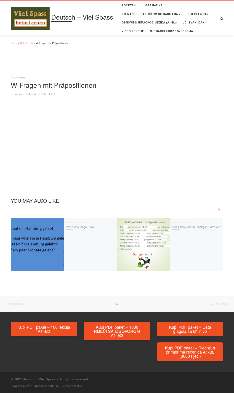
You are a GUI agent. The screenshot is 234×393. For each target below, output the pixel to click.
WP (29, 386)
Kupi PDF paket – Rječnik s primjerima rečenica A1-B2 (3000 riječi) (190, 352)
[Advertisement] (94, 62)
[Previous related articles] (210, 209)
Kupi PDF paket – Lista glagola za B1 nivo (190, 329)
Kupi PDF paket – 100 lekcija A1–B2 (43, 329)
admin (18, 94)
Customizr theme (71, 386)
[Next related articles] (219, 209)
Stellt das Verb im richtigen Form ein (196, 227)
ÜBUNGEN (26, 43)
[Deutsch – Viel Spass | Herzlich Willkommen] (30, 17)
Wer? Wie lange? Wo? (80, 227)
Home (14, 43)
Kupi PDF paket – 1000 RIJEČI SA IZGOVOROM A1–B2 (117, 331)
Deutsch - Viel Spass (39, 379)
